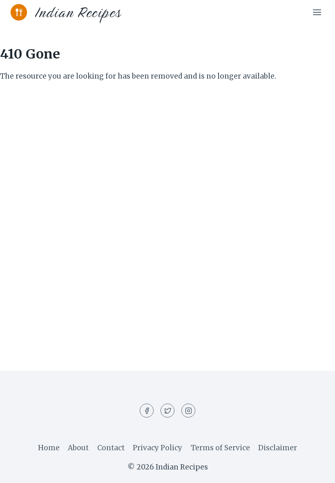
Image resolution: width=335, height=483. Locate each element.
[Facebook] (147, 411)
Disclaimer (277, 447)
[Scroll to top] (314, 470)
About (78, 447)
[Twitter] (167, 411)
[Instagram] (188, 411)
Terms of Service (220, 447)
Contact (111, 447)
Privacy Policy (157, 447)
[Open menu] (316, 12)
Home (49, 447)
